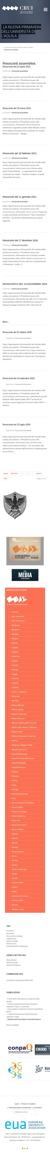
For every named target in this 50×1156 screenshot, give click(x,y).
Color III (27, 1148)
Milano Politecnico (19, 714)
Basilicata (16, 625)
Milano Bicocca (18, 705)
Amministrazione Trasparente (17, 946)
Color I (22, 1148)
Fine (5, 478)
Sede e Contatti (12, 941)
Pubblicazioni (11, 939)
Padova (15, 772)
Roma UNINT (17, 807)
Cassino (15, 661)
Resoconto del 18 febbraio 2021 (20, 153)
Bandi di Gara (11, 944)
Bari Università (18, 616)
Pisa (13, 798)
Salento (15, 834)
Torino (14, 865)
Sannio (15, 843)
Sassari (15, 847)
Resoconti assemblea (20, 71)
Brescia (15, 643)
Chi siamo (10, 931)
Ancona (15, 612)
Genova (15, 678)
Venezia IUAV (17, 900)
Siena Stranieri (18, 852)
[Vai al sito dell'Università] (15, 519)
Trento (14, 874)
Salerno (15, 838)
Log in (16, 1104)
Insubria (15, 683)
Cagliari (15, 647)
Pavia (14, 785)
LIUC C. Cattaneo (19, 692)
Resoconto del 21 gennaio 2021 (20, 197)
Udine (14, 891)
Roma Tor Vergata (19, 812)
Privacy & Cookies (28, 1104)
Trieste (14, 878)
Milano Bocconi (18, 718)
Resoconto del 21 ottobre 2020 (17, 332)
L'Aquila (15, 687)
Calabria (15, 652)
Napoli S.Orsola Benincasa (23, 758)
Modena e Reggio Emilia (22, 745)
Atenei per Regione (13, 965)
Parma (14, 780)
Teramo (15, 860)
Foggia (15, 674)
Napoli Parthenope (19, 754)
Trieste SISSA (17, 883)
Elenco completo (12, 1025)
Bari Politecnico (18, 621)
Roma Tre (16, 820)
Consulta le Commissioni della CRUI (19, 980)
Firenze (15, 670)
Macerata (16, 696)
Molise (14, 741)
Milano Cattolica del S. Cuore (24, 723)
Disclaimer (38, 1108)
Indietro (14, 473)
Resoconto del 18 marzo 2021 (17, 108)
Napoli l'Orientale (19, 763)
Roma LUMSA (18, 829)
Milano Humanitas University (24, 736)
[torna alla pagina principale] (17, 604)
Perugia (15, 789)
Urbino (14, 887)
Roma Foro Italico (19, 825)
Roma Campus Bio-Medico (23, 803)
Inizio (6, 473)
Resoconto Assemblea (14, 936)
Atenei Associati (12, 963)
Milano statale (17, 709)
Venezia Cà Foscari (20, 896)
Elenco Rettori (11, 960)
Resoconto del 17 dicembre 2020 (20, 240)
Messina (15, 701)
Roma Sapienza (18, 816)
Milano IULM (17, 732)
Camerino (16, 656)
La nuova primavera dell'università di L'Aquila (18, 47)
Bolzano (15, 638)
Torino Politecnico (19, 869)
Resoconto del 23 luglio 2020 (16, 424)
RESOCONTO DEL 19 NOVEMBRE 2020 (25, 284)
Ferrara (15, 665)
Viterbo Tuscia (18, 909)
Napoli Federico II (19, 749)
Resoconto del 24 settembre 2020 (19, 378)
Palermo (15, 776)
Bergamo (15, 630)
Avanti (38, 473)
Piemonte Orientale (20, 794)
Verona (15, 905)
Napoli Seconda (18, 767)
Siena (14, 856)
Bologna (15, 634)
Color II (25, 1148)
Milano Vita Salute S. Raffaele (24, 727)
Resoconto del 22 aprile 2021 (17, 67)
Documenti (10, 933)
